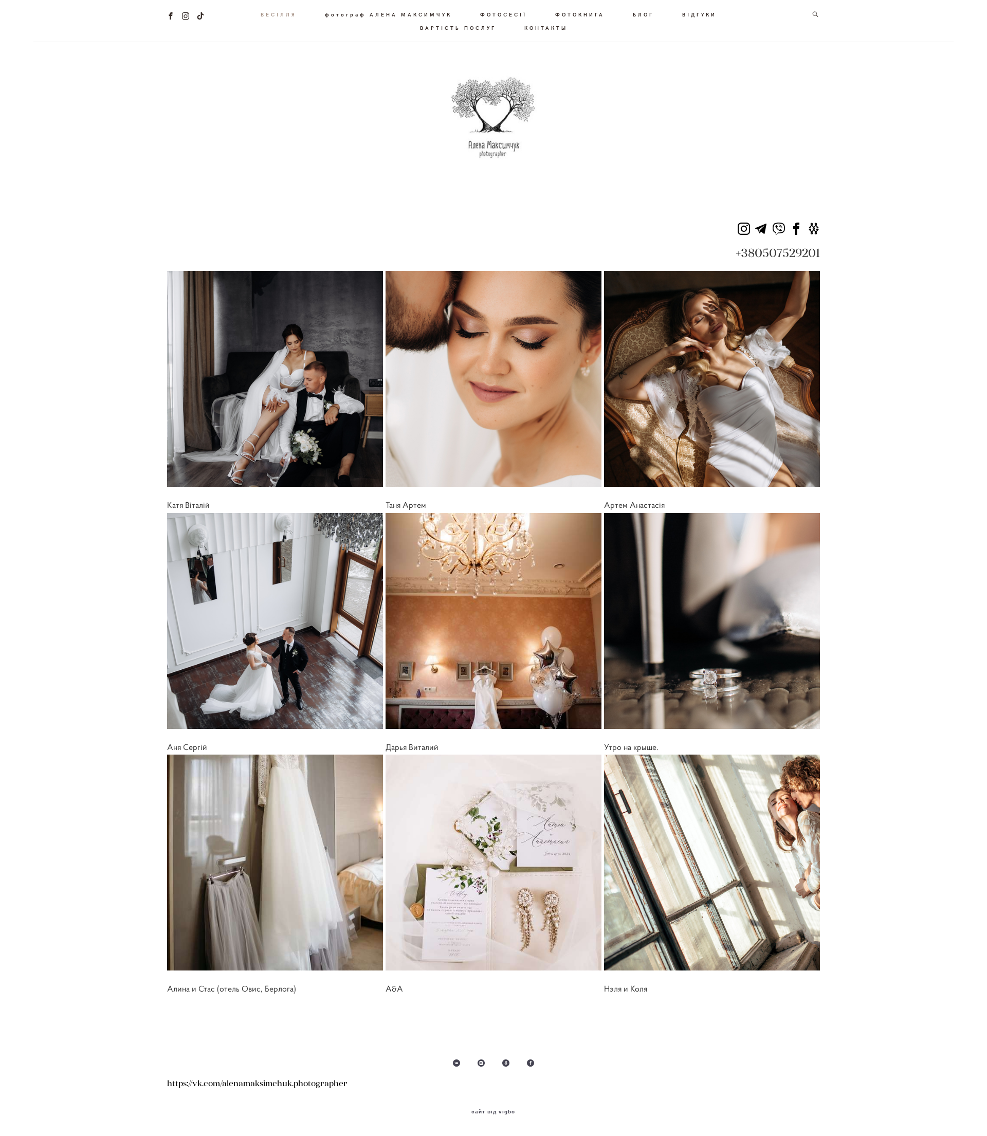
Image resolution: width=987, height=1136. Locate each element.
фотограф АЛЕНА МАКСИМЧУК (388, 14)
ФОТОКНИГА (580, 14)
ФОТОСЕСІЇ (503, 14)
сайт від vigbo (493, 1111)
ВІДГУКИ (699, 14)
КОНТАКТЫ (546, 27)
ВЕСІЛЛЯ (279, 14)
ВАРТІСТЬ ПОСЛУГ (458, 27)
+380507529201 (778, 252)
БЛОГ (643, 14)
